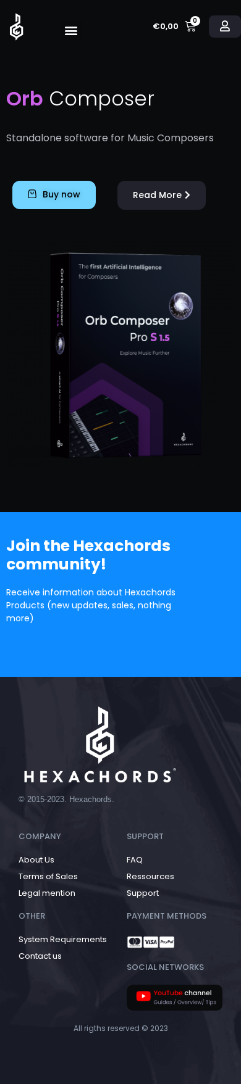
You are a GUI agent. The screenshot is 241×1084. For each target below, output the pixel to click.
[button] (71, 30)
